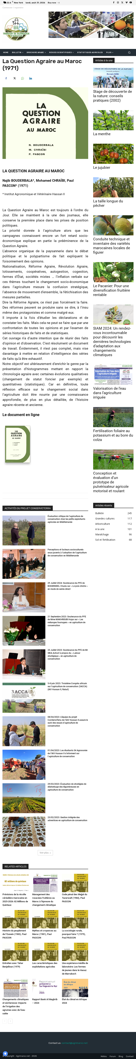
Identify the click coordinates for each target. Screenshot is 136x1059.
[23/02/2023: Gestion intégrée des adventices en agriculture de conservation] (23, 832)
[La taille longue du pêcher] (113, 187)
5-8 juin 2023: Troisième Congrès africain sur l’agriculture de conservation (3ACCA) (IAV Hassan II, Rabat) (67, 686)
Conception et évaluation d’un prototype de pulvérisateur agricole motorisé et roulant (111, 482)
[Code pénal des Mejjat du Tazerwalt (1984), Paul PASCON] (75, 883)
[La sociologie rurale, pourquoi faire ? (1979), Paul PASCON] (75, 919)
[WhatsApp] (22, 78)
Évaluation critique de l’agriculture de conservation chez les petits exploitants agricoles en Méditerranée (66, 519)
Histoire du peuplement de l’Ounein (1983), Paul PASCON (14, 934)
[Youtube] (131, 3)
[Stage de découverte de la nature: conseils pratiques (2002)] (113, 78)
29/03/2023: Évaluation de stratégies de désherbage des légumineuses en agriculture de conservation (67, 787)
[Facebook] (114, 3)
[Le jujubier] (113, 154)
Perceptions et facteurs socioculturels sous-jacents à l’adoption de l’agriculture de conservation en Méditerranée (67, 552)
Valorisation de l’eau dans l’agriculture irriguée (109, 392)
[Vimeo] (126, 3)
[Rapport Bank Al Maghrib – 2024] (45, 988)
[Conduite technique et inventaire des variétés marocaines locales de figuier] (113, 225)
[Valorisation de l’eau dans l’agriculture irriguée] (113, 375)
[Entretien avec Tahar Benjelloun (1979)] (15, 952)
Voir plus (44, 852)
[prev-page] (4, 1021)
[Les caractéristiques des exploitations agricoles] (45, 952)
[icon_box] (54, 3)
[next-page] (10, 1021)
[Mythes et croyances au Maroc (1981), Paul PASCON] (45, 919)
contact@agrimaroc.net (74, 1043)
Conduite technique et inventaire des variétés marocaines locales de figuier (111, 245)
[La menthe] (113, 120)
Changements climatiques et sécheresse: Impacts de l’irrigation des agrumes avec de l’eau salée (15, 1006)
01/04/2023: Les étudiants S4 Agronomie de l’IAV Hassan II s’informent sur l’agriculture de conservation (67, 753)
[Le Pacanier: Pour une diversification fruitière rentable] (113, 272)
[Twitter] (122, 3)
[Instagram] (118, 3)
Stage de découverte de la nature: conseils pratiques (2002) (112, 96)
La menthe (101, 134)
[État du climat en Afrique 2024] (75, 988)
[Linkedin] (30, 78)
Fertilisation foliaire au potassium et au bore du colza (113, 435)
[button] (129, 52)
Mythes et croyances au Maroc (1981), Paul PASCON (44, 934)
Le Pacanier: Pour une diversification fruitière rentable (111, 290)
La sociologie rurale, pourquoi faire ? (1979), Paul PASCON (74, 934)
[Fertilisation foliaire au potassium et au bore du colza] (113, 417)
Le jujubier (101, 167)
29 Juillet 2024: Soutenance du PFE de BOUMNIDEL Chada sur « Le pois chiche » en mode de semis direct (68, 586)
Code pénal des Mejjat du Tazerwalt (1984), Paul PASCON (74, 898)
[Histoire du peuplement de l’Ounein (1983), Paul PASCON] (15, 919)
